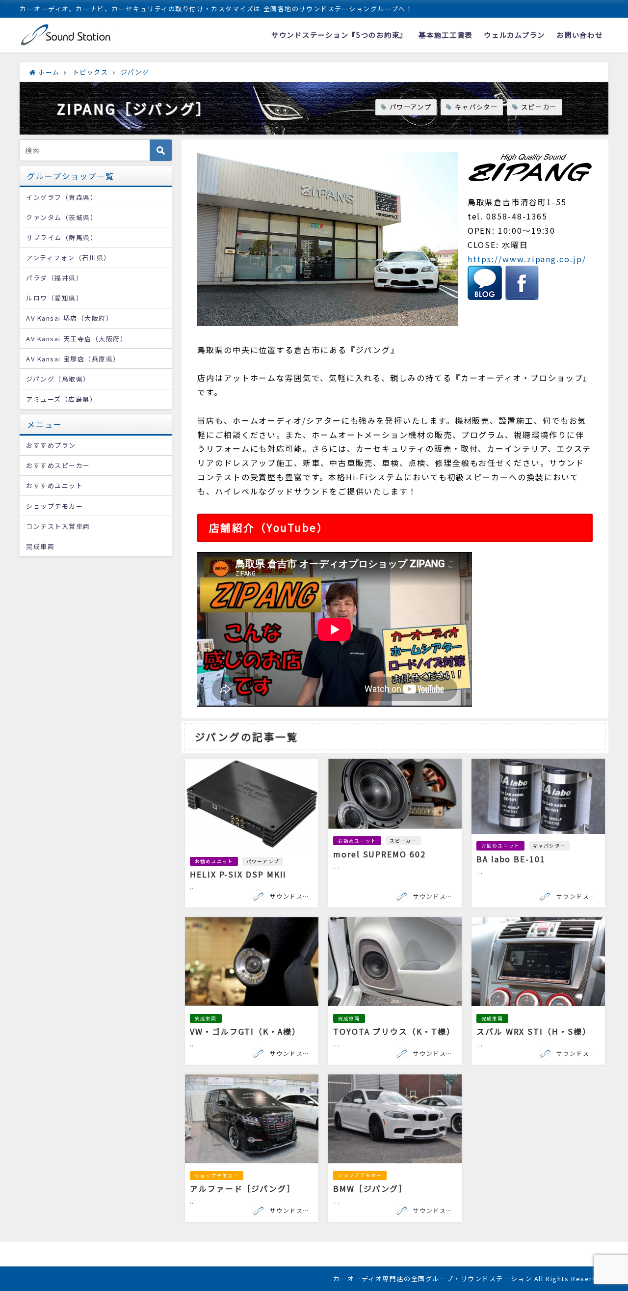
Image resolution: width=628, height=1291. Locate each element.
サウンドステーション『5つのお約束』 (339, 34)
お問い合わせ (579, 34)
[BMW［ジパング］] (395, 1148)
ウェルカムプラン (514, 34)
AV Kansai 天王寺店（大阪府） (77, 338)
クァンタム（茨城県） (62, 217)
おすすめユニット (54, 485)
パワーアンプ (411, 106)
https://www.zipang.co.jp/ (527, 259)
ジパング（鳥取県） (58, 379)
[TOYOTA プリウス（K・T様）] (395, 991)
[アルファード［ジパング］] (251, 1148)
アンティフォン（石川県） (68, 257)
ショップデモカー (216, 1175)
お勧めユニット (214, 861)
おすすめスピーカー (58, 465)
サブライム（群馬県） (62, 237)
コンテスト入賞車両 (58, 526)
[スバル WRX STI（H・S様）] (538, 991)
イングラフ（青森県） (62, 197)
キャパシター (476, 106)
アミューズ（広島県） (61, 399)
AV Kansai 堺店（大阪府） (69, 318)
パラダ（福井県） (54, 277)
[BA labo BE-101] (538, 833)
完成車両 (206, 1018)
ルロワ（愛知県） (54, 297)
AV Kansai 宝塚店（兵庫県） (73, 358)
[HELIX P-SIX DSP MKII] (251, 833)
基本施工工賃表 (445, 34)
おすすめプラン (51, 445)
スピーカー (539, 106)
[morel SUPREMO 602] (395, 833)
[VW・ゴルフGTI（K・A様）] (251, 991)
